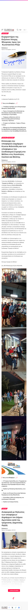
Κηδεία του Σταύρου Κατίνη (10, 501)
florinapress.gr (5, 47)
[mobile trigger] (3, 29)
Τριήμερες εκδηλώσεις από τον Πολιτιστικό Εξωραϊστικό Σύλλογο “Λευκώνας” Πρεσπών (11, 118)
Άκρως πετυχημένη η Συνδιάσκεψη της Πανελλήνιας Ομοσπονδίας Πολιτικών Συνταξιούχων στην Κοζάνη (13, 112)
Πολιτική (4, 137)
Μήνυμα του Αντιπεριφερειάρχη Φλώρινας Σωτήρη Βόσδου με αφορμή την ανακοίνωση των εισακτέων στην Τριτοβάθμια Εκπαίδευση (14, 129)
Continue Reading (14, 590)
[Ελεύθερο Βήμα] (9, 29)
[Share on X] (12, 607)
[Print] (19, 607)
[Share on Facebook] (9, 607)
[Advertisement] (14, 14)
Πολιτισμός (5, 33)
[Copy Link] (15, 607)
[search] (17, 30)
